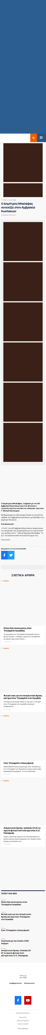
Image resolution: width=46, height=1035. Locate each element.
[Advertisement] (23, 484)
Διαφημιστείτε (15, 983)
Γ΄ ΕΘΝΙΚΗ (4, 200)
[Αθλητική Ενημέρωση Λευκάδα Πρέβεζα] (1, 138)
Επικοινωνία (29, 983)
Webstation (25, 1028)
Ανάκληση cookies (23, 1024)
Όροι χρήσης (23, 1017)
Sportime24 (12, 215)
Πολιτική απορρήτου (23, 1020)
